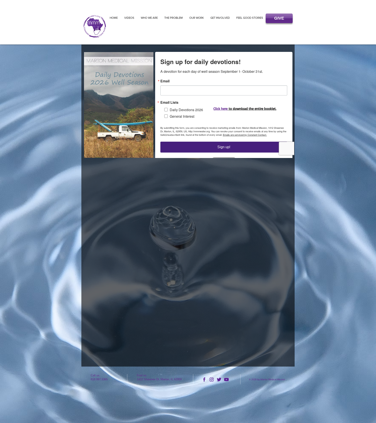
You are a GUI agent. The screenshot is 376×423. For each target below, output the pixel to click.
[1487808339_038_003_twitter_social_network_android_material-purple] (219, 379)
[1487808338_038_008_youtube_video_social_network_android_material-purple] (226, 379)
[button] (279, 18)
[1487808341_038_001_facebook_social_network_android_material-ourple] (204, 379)
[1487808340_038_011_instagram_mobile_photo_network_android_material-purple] (211, 379)
